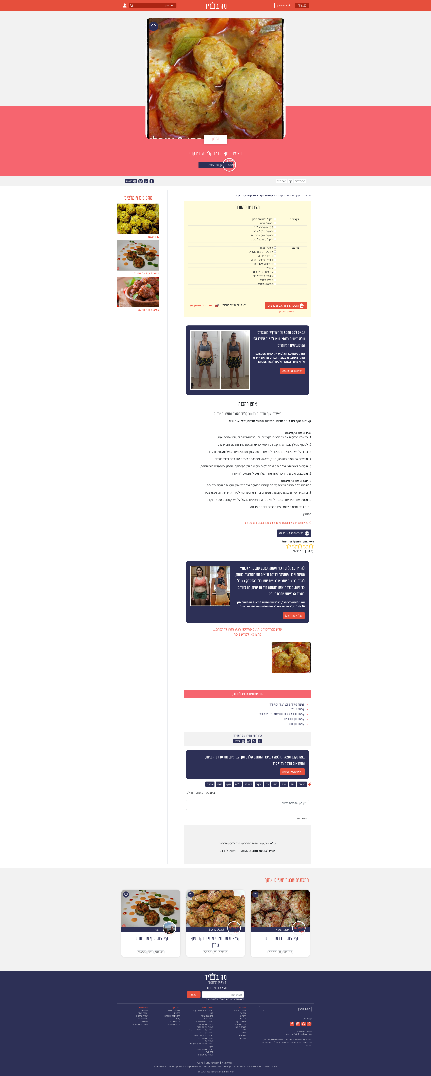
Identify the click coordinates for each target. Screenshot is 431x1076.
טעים (284, 784)
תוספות (243, 1018)
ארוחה (210, 784)
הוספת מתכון (283, 5)
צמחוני (243, 1029)
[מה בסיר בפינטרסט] (308, 1023)
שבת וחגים (242, 1038)
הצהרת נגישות (227, 1063)
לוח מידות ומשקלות (201, 305)
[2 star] (305, 546)
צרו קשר (200, 1063)
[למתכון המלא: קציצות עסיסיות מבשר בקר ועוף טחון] (215, 908)
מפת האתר (143, 1021)
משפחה (248, 784)
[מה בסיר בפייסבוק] (292, 1023)
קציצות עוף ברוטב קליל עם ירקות (201, 1029)
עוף (292, 784)
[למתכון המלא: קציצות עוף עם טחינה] (150, 908)
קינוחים (177, 1018)
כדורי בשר (209, 1052)
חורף (228, 784)
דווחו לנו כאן (158, 1066)
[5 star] (288, 546)
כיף (267, 784)
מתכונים (177, 1013)
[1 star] (311, 546)
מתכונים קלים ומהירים (172, 1016)
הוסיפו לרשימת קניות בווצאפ (283, 305)
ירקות (258, 784)
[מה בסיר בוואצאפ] (303, 1023)
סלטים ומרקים (241, 1021)
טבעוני (243, 1032)
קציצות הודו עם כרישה (205, 1038)
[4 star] (294, 546)
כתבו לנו (144, 1010)
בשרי (219, 784)
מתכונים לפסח (175, 1021)
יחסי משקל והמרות (173, 1010)
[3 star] (299, 546)
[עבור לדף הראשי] (215, 976)
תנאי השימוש (142, 1018)
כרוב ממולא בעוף (207, 1016)
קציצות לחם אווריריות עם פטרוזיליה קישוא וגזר (204, 1022)
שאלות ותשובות (141, 1016)
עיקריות (243, 1016)
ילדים (237, 784)
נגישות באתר (142, 1013)
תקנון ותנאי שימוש (212, 1063)
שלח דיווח (302, 818)
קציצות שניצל (208, 1018)
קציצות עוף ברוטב (206, 1032)
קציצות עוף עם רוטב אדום (203, 1035)
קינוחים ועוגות (240, 1024)
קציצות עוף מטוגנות (205, 1054)
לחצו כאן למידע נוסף (286, 311)
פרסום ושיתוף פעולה (139, 1024)
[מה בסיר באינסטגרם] (297, 1023)
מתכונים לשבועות (174, 1024)
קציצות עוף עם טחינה (205, 1027)
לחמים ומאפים (241, 1027)
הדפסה (129, 181)
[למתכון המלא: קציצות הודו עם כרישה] (280, 908)
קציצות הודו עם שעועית (204, 1049)
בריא (275, 784)
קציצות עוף (209, 1040)
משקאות (243, 1013)
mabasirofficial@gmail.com (297, 1034)
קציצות (302, 784)
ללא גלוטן (242, 1035)
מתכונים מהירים (240, 1010)
